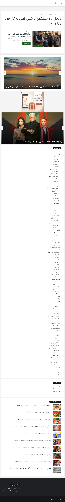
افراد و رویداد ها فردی (55, 228)
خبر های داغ (57, 242)
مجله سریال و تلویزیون (54, 348)
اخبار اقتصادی (56, 161)
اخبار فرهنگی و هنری (54, 198)
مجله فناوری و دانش (54, 362)
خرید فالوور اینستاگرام (7, 488)
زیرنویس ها (56, 267)
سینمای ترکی (55, 193)
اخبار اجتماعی (56, 157)
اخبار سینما (57, 186)
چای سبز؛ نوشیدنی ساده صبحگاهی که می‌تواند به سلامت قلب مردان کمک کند (34, 447)
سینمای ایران (55, 191)
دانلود (59, 250)
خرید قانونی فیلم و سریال (53, 252)
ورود (59, 386)
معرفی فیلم (55, 355)
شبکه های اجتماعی (55, 274)
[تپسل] (21, 93)
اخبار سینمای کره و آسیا (52, 188)
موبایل (19, 490)
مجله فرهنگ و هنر (55, 360)
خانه (59, 14)
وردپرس (58, 394)
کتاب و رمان (56, 269)
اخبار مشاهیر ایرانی (55, 215)
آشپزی (59, 152)
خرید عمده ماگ (17, 488)
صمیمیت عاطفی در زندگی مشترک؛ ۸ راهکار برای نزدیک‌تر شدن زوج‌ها (36, 454)
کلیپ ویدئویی (56, 375)
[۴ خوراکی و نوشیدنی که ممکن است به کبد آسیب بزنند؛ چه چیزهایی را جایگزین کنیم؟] (57, 463)
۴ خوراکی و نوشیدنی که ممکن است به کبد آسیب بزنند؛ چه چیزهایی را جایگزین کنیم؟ (32, 461)
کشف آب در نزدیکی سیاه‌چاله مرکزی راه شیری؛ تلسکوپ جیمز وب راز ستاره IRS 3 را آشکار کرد (30, 426)
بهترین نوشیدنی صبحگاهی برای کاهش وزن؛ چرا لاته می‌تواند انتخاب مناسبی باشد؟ (33, 419)
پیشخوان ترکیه (57, 237)
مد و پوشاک (56, 313)
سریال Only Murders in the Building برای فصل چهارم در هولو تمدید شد (42, 142)
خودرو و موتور (57, 245)
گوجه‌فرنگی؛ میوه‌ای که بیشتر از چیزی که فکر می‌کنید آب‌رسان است (36, 412)
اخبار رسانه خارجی (53, 176)
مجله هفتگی (57, 335)
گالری (59, 296)
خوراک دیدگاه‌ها (56, 391)
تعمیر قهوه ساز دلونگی (11, 490)
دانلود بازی (56, 255)
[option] (32, 73)
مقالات (59, 370)
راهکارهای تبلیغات (53, 343)
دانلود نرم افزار (56, 264)
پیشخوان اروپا (57, 233)
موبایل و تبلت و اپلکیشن (53, 316)
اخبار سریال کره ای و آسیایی (51, 179)
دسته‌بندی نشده (57, 272)
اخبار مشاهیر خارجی (54, 220)
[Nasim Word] (56, 3)
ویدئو (59, 372)
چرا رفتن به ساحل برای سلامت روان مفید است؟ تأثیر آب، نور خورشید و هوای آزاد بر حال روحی (33, 87)
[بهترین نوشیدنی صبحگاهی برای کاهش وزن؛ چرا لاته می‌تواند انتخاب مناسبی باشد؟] (57, 421)
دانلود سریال (56, 257)
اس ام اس (57, 304)
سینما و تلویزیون (56, 284)
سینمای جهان (55, 196)
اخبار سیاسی (56, 183)
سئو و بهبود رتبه (55, 289)
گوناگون (58, 301)
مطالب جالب (57, 367)
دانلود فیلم (56, 259)
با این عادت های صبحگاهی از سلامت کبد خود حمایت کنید (38, 433)
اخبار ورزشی (56, 203)
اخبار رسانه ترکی (54, 174)
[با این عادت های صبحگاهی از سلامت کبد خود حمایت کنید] (57, 435)
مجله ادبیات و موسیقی (55, 323)
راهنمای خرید (56, 309)
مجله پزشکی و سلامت (55, 328)
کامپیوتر (57, 311)
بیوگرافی (58, 230)
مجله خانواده (57, 331)
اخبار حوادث (56, 166)
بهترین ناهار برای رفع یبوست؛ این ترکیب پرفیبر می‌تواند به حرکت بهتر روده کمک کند (32, 440)
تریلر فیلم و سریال (54, 353)
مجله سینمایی (56, 350)
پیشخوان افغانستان (56, 235)
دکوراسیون (56, 306)
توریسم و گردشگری (56, 240)
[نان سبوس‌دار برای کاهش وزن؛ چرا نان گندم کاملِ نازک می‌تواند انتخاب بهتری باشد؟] (57, 407)
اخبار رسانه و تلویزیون (54, 169)
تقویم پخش (55, 181)
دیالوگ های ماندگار (56, 279)
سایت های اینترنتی (55, 291)
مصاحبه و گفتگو (57, 365)
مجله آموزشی (57, 321)
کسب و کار (56, 340)
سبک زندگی (57, 282)
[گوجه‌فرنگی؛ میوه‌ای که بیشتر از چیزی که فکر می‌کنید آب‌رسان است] (57, 414)
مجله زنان (58, 333)
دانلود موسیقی (56, 262)
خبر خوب (57, 338)
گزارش (59, 299)
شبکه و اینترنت (57, 286)
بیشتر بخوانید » (26, 43)
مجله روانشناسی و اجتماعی (53, 345)
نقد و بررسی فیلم (54, 358)
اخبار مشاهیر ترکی (55, 218)
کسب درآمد (57, 294)
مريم (28, 32)
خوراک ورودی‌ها (56, 389)
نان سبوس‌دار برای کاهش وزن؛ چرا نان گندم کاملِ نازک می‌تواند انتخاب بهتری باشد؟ (33, 405)
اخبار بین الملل (56, 164)
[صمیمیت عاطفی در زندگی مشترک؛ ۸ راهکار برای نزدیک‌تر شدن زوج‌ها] (57, 456)
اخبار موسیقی (56, 201)
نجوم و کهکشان (55, 318)
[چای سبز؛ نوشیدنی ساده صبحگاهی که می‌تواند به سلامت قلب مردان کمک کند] (57, 449)
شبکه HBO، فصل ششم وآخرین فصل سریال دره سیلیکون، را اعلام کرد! (19, 35)
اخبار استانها (56, 159)
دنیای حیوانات (57, 277)
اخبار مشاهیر (57, 213)
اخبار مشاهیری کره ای (54, 223)
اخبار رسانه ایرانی (54, 171)
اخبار (59, 154)
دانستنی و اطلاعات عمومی (54, 247)
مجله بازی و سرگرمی (56, 326)
